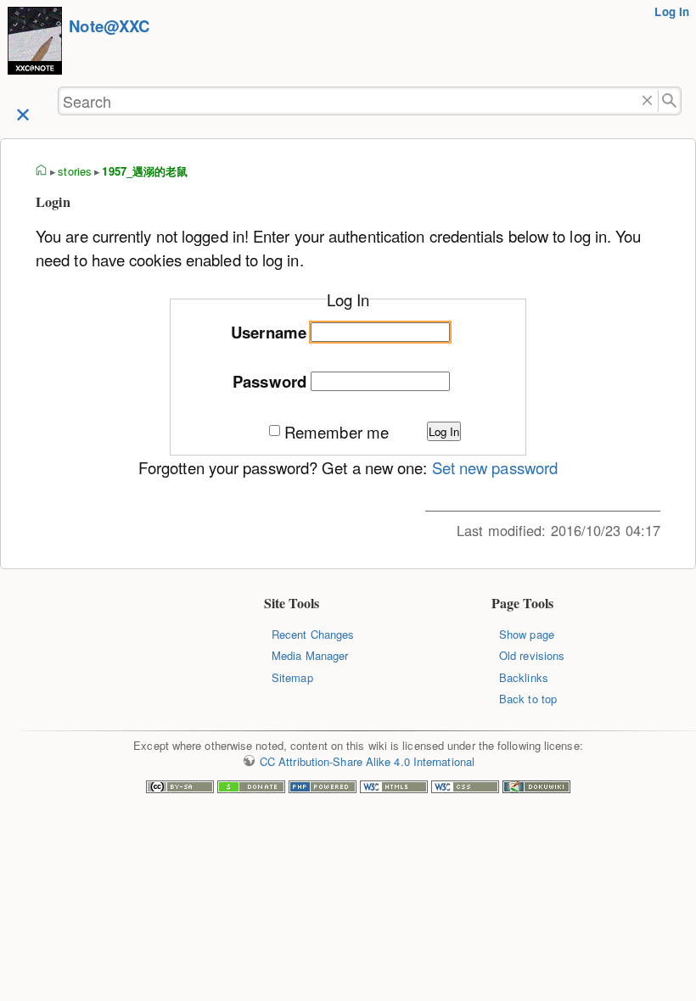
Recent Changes (313, 634)
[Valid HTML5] (394, 788)
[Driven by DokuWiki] (536, 788)
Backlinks (523, 677)
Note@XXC (109, 25)
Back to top (528, 699)
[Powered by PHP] (322, 788)
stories (75, 171)
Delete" (647, 101)
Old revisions (531, 655)
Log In (671, 11)
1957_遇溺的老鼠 (145, 171)
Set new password (495, 467)
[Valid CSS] (465, 788)
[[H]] (35, 43)
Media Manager (310, 655)
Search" (670, 101)
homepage (42, 171)
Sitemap (292, 677)
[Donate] (251, 788)
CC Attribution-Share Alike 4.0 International (367, 761)
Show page (526, 634)
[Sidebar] (23, 113)
